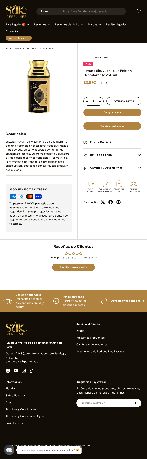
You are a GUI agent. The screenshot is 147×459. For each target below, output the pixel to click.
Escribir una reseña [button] (73, 267)
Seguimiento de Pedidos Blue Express (100, 351)
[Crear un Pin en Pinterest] (118, 202)
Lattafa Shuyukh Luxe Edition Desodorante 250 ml (34, 49)
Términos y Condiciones (21, 409)
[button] (9, 450)
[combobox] (81, 11)
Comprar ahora (112, 112)
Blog (8, 402)
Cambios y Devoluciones (92, 344)
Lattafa (87, 57)
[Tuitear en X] (103, 202)
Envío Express (14, 423)
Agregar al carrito (124, 100)
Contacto (12, 31)
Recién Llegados (116, 24)
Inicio (8, 49)
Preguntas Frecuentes (90, 338)
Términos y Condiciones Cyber (25, 416)
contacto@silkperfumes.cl (22, 361)
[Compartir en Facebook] (111, 202)
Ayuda (80, 331)
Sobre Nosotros (16, 395)
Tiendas (11, 388)
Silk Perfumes (20, 445)
